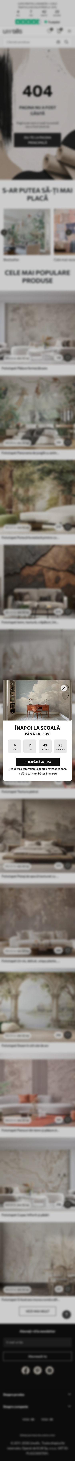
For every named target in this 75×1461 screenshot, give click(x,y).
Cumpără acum (37, 762)
